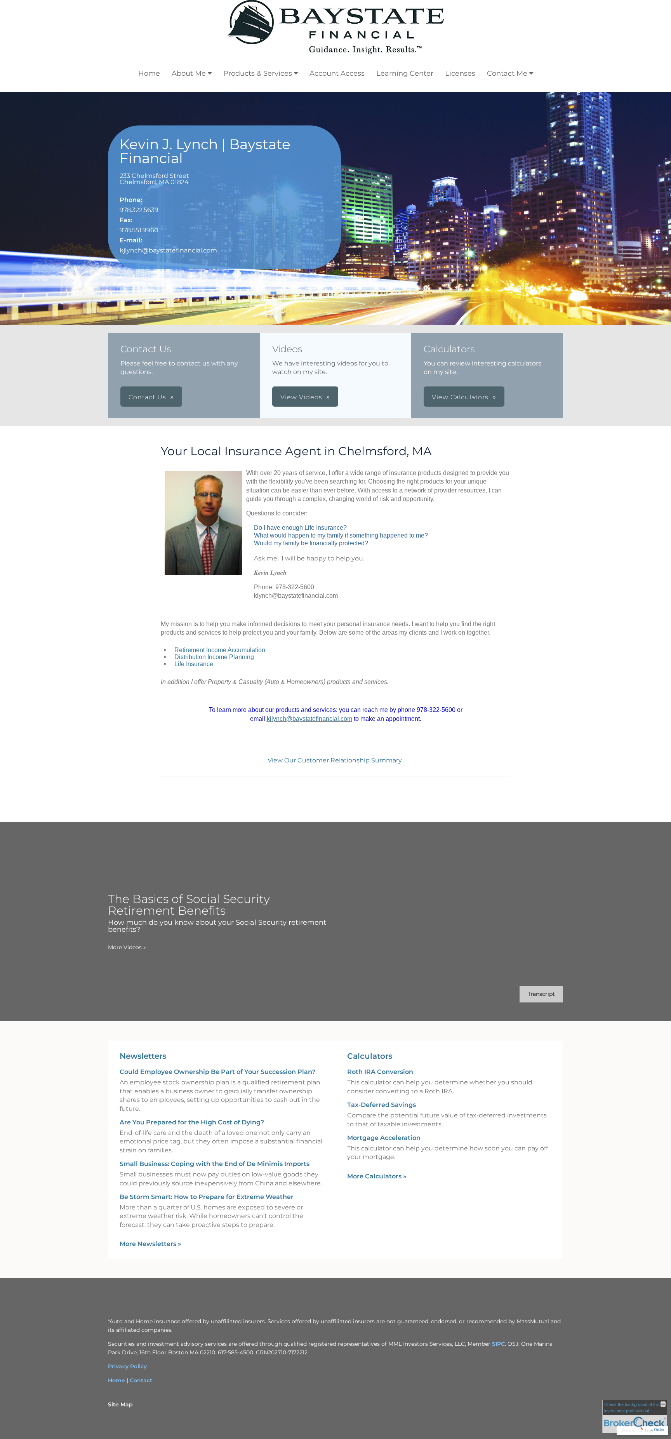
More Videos (127, 947)
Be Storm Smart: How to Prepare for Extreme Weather (207, 1197)
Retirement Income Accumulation (219, 650)
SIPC (498, 1343)
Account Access (337, 73)
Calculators (369, 1056)
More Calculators (377, 1176)
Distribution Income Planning (214, 657)
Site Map (120, 1404)
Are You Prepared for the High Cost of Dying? (192, 1122)
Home (149, 73)
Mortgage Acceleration (384, 1137)
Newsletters (143, 1056)
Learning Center (404, 73)
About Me (189, 73)
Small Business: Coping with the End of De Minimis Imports (214, 1164)
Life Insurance (193, 664)
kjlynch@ (279, 718)
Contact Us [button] (147, 397)
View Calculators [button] (460, 397)
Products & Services (257, 73)
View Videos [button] (301, 397)
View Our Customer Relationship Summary (335, 760)
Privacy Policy (127, 1366)
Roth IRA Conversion (380, 1071)
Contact (141, 1380)
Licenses (460, 73)
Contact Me (507, 73)
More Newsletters (150, 1244)
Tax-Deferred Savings (381, 1104)
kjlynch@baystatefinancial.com (168, 250)
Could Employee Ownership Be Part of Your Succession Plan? (217, 1071)
